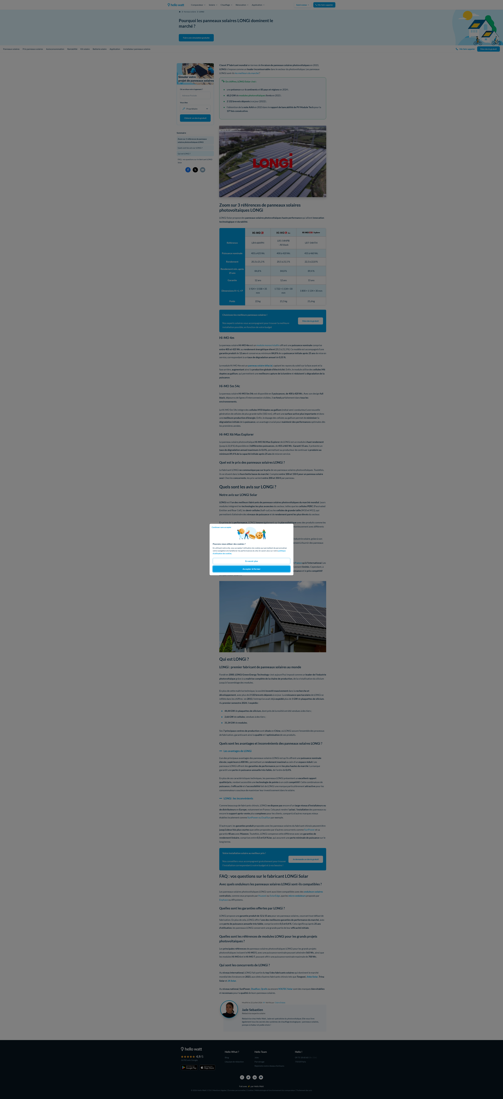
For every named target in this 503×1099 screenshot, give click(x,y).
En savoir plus (251, 561)
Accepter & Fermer (252, 569)
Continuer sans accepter (221, 527)
